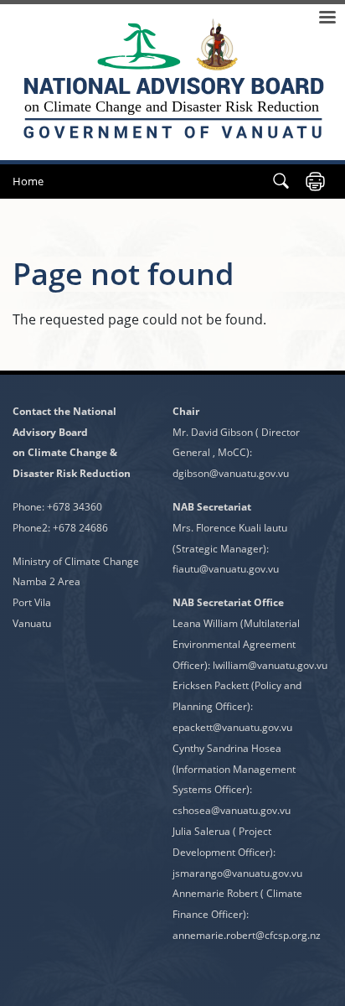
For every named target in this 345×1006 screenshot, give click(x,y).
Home (28, 181)
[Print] (315, 181)
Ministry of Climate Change (76, 561)
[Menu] (326, 19)
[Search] (281, 181)
